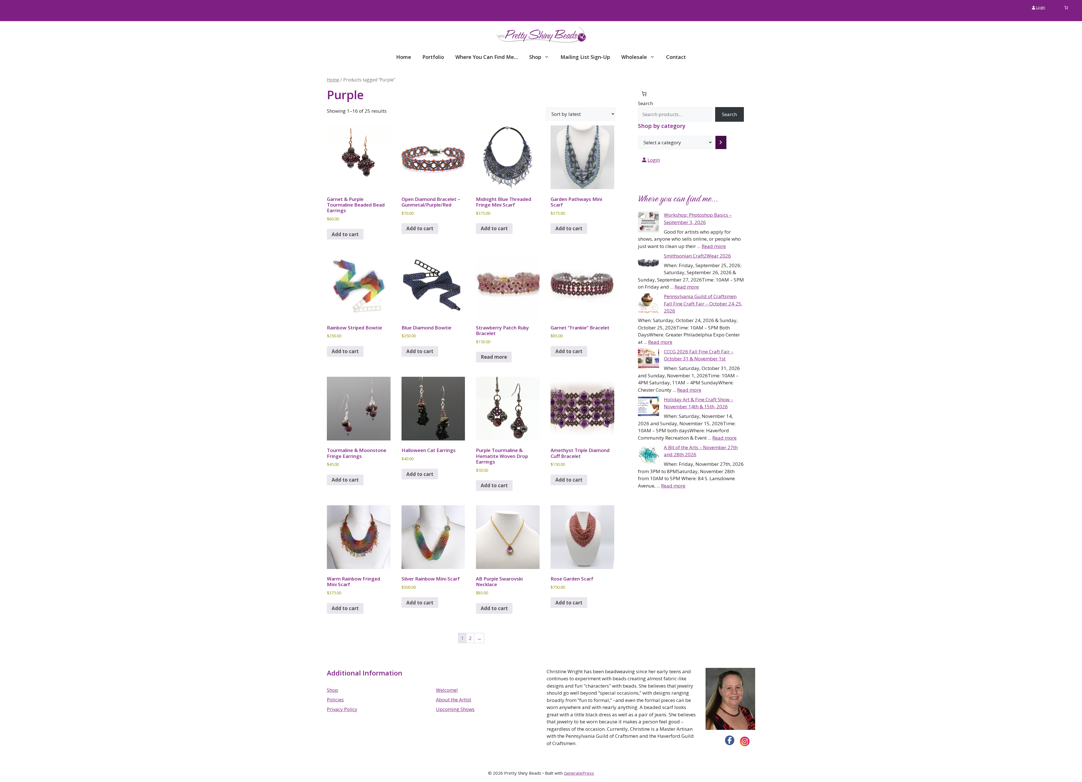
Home (403, 57)
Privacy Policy (342, 709)
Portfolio (433, 57)
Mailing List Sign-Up (585, 57)
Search (645, 103)
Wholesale (634, 57)
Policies (335, 699)
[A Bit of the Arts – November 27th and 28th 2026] (648, 455)
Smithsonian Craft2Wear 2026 (697, 255)
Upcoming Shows (455, 709)
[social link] (730, 740)
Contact (676, 57)
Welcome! (447, 690)
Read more (494, 357)
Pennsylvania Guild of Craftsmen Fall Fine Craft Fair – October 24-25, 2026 (703, 303)
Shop (535, 57)
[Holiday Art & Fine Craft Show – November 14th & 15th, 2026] (648, 407)
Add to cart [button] (345, 234)
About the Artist (453, 699)
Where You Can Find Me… (486, 57)
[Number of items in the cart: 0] (1066, 7)
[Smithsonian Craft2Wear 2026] (648, 263)
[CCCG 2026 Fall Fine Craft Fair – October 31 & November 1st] (648, 359)
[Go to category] (720, 142)
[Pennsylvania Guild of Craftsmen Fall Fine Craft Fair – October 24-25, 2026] (648, 304)
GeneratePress (579, 773)
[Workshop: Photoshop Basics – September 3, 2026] (648, 222)
